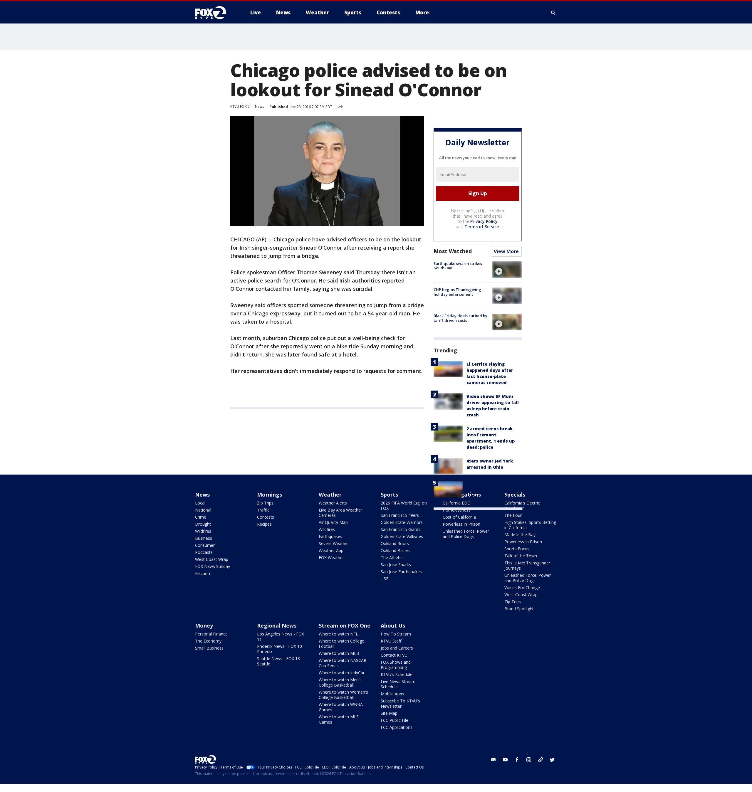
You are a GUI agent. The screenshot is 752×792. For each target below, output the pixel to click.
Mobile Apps (392, 694)
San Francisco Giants (400, 529)
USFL (386, 578)
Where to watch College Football (341, 643)
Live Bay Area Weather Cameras (340, 512)
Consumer (205, 545)
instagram (528, 759)
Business (203, 538)
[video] (507, 269)
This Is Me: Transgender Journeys (527, 565)
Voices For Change (522, 587)
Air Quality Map (333, 522)
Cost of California (459, 517)
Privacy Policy (484, 221)
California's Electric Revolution (522, 505)
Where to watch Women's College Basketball (343, 694)
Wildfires (203, 531)
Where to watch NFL (338, 634)
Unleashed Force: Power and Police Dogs (466, 533)
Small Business (209, 648)
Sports (389, 494)
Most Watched (453, 251)
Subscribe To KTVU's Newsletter (400, 703)
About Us (393, 625)
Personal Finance (211, 634)
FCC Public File (394, 720)
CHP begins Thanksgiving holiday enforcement (457, 292)
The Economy (208, 641)
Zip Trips (265, 503)
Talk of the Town (520, 556)
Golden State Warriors (402, 522)
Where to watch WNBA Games (341, 707)
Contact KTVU (394, 655)
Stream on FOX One (344, 625)
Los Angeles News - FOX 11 (280, 636)
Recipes (264, 524)
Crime (200, 517)
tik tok (540, 759)
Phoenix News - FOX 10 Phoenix (279, 648)
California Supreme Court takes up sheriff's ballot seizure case (492, 491)
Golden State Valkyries (402, 536)
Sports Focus (516, 548)
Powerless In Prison (461, 524)
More (422, 12)
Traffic (263, 510)
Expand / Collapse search (553, 12)
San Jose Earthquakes (401, 571)
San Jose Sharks (396, 564)
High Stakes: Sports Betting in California (530, 524)
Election (202, 573)
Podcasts (204, 552)
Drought (203, 524)
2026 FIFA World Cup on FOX (404, 505)
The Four (513, 515)
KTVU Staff (391, 641)
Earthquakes (330, 536)
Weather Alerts (333, 503)
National (203, 510)
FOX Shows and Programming (396, 664)
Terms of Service (481, 226)
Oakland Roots (395, 543)
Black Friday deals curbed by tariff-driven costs (460, 318)
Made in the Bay (520, 534)
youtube (505, 759)
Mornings (269, 494)
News (259, 106)
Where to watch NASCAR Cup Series (342, 663)
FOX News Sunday (212, 566)
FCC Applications (396, 727)
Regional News (276, 625)
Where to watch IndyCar (342, 672)
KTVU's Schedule (396, 674)
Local (200, 503)
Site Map (389, 713)
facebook (517, 759)
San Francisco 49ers (400, 515)
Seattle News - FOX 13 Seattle (278, 661)
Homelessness (457, 510)
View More (506, 251)
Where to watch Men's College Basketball (340, 682)
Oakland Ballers (395, 550)
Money (204, 625)
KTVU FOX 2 (240, 106)
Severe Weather (334, 543)
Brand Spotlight (519, 608)
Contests (265, 517)
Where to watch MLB (339, 653)
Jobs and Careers (397, 648)
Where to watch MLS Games (339, 719)
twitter (552, 759)
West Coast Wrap (211, 559)
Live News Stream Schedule (398, 684)
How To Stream (396, 634)
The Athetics (392, 557)
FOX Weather (331, 557)
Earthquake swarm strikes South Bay (458, 266)
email (493, 759)
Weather (330, 494)
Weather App (331, 550)
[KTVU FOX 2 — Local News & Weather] (214, 13)
